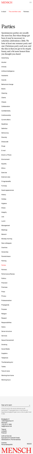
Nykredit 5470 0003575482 (10, 438)
